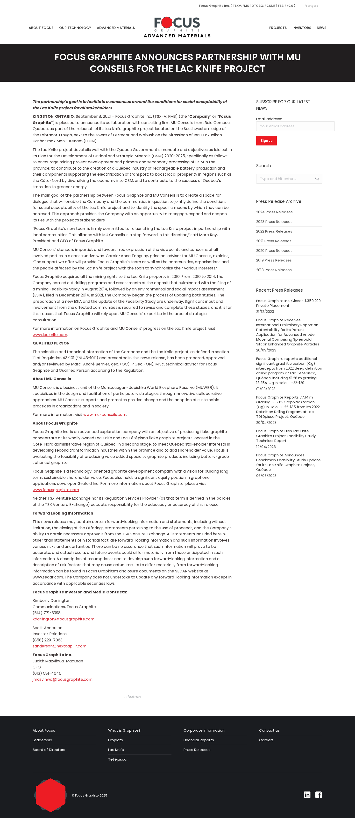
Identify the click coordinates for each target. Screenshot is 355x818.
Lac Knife (116, 749)
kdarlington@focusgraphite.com (63, 619)
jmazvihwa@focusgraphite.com (62, 679)
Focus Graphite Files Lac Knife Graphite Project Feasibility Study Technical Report (286, 436)
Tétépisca (117, 759)
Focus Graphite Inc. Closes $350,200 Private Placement (288, 303)
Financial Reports (199, 740)
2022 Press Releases (274, 231)
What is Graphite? (124, 730)
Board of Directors (49, 749)
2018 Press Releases (274, 270)
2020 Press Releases (274, 250)
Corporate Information (204, 730)
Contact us (269, 730)
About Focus (44, 730)
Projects (115, 740)
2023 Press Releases (274, 221)
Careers (266, 740)
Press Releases (197, 749)
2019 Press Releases (274, 260)
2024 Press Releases (274, 212)
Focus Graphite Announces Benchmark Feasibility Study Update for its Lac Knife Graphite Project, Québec (288, 462)
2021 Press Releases (273, 241)
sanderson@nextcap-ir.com (59, 646)
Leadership (42, 740)
